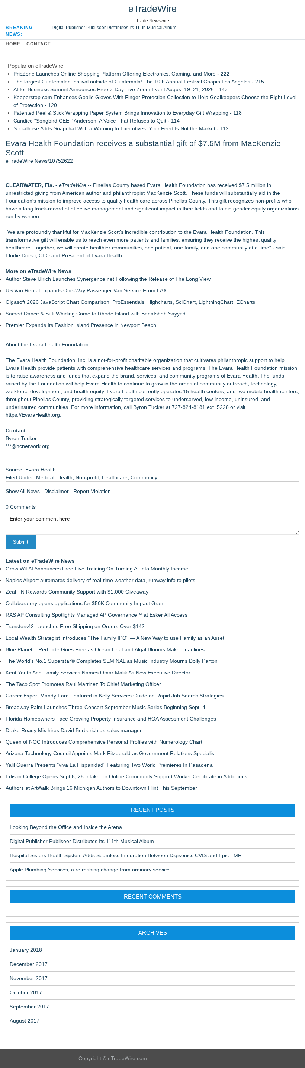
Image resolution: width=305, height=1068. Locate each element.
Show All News (23, 491)
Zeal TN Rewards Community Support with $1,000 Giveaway (77, 592)
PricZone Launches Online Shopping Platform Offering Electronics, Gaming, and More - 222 (121, 74)
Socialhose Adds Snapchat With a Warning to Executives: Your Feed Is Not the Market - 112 (121, 128)
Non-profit (87, 477)
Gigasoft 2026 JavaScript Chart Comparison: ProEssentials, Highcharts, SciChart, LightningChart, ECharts (130, 302)
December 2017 (29, 964)
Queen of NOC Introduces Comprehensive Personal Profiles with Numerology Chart (104, 742)
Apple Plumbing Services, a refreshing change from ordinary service (90, 869)
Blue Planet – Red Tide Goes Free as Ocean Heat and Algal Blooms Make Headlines (105, 649)
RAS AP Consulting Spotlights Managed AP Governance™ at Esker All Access (96, 615)
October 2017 (26, 992)
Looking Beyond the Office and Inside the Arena (66, 827)
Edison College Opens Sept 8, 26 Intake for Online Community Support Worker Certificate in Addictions (126, 776)
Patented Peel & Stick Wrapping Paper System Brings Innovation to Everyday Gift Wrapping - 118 (127, 113)
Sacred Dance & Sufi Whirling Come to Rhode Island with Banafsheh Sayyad (96, 314)
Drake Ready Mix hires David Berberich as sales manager (74, 730)
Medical (45, 477)
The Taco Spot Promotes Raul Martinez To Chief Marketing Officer (83, 684)
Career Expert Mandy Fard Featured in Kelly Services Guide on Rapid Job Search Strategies (115, 696)
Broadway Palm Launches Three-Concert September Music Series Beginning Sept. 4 (105, 707)
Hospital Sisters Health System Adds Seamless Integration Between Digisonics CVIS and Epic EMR (126, 855)
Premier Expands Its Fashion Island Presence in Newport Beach (81, 325)
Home (13, 44)
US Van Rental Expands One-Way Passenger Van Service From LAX (86, 290)
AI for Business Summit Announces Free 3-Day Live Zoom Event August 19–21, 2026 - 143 (120, 89)
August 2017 (24, 1021)
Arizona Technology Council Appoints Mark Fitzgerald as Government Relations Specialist (111, 753)
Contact (38, 44)
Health (65, 477)
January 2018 (26, 950)
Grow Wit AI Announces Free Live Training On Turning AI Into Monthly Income (97, 569)
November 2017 (29, 978)
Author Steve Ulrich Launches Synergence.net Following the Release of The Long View (108, 279)
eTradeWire (152, 8)
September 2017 (29, 1007)
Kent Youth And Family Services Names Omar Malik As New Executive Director (98, 673)
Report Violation (92, 491)
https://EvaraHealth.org (33, 415)
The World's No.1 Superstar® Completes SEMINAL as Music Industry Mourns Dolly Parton (112, 661)
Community (144, 477)
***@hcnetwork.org (28, 446)
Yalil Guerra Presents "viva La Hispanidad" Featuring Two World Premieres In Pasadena (109, 765)
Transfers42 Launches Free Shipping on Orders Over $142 (75, 626)
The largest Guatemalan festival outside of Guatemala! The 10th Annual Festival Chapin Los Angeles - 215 (138, 82)
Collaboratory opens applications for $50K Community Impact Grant (85, 603)
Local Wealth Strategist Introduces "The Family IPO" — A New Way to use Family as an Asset (115, 638)
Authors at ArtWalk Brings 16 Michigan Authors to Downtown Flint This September (101, 788)
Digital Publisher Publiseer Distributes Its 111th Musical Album (114, 27)
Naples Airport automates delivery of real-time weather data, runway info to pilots (100, 580)
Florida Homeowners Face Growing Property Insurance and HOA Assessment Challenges (111, 719)
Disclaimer (56, 491)
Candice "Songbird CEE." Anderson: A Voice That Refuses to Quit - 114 (96, 121)
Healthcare (115, 477)
